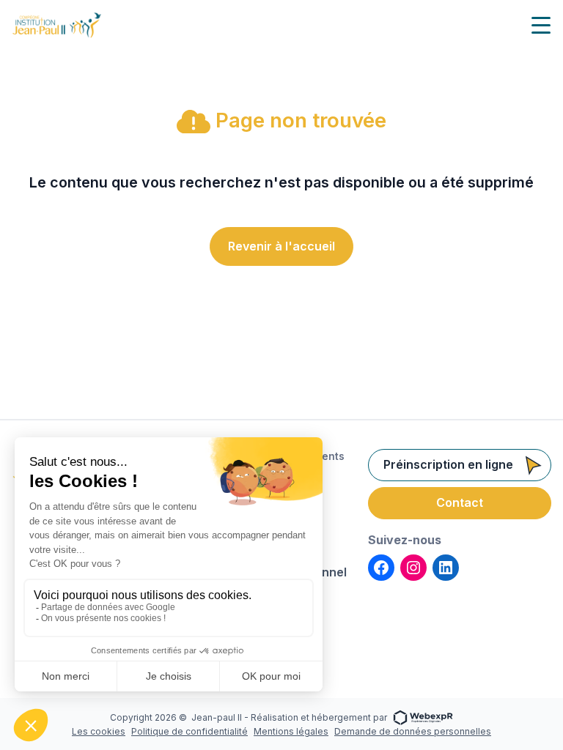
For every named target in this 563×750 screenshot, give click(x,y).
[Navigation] (541, 25)
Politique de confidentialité (189, 731)
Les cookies (98, 731)
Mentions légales (291, 731)
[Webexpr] (423, 716)
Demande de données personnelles (412, 731)
